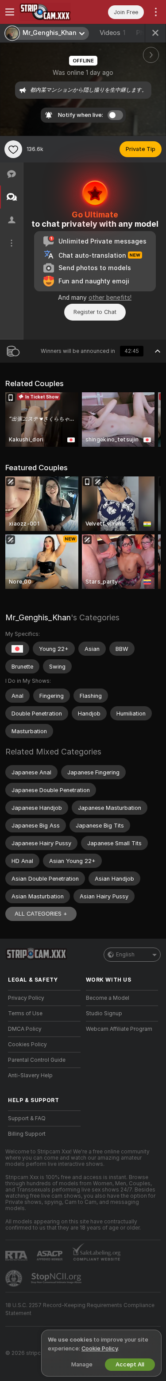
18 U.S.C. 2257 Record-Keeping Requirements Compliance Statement (79, 1309)
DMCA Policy (25, 1029)
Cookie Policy (99, 1348)
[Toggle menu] (9, 12)
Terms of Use (25, 1013)
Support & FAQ (27, 1118)
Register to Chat (94, 312)
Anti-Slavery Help (30, 1075)
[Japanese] (17, 649)
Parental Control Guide (37, 1060)
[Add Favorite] (13, 149)
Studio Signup (104, 1013)
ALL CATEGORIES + (41, 913)
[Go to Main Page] (51, 12)
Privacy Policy (26, 998)
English (125, 955)
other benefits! (110, 297)
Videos (112, 33)
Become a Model (107, 998)
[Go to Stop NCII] (57, 1278)
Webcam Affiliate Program (119, 1029)
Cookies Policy (27, 1044)
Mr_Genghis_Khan (38, 617)
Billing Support (27, 1134)
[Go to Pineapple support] (14, 1278)
